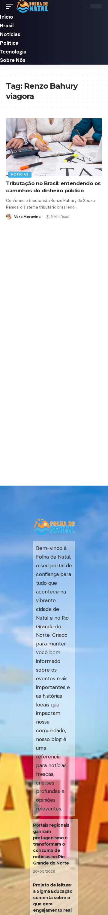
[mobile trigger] (11, 6)
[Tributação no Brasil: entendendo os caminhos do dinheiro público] (54, 147)
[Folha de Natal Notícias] (32, 6)
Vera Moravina (27, 216)
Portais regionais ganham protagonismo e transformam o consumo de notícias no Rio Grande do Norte (51, 844)
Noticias (19, 174)
